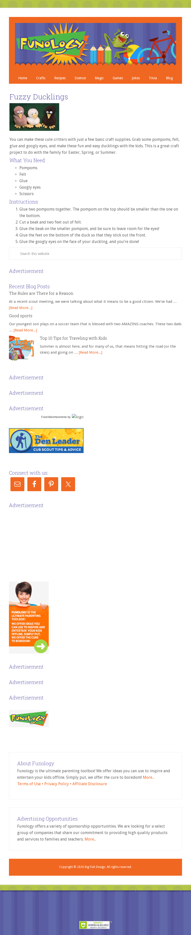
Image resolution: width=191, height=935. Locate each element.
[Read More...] (20, 308)
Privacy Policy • (58, 783)
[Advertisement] (46, 541)
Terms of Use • (30, 783)
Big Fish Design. (95, 867)
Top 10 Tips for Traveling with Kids (73, 338)
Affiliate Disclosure (89, 783)
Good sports (20, 315)
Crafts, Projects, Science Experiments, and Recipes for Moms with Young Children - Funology (95, 44)
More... (148, 777)
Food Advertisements (54, 416)
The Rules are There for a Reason (41, 293)
